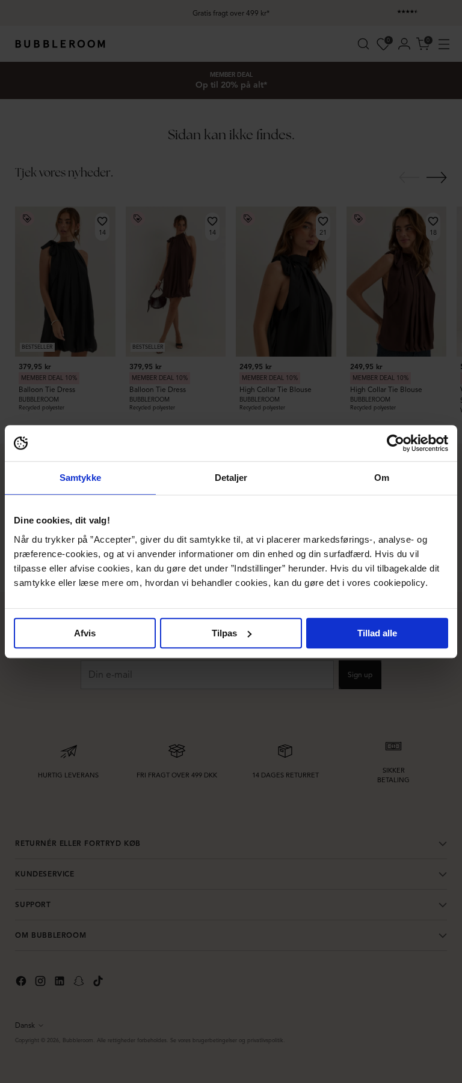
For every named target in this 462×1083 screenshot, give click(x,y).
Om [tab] (381, 477)
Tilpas (224, 633)
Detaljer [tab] (231, 477)
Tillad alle (377, 633)
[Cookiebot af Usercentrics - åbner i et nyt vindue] (395, 443)
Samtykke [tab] (80, 477)
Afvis (85, 633)
